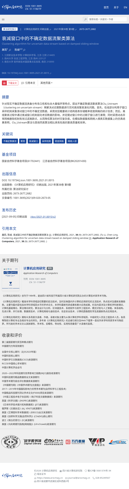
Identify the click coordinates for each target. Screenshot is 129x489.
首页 (106, 7)
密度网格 (59, 141)
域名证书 (41, 473)
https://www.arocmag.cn (50, 477)
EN (125, 7)
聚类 (23, 141)
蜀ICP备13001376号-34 (99, 470)
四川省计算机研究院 (72, 470)
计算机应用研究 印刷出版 (36, 29)
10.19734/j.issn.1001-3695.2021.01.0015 (28, 72)
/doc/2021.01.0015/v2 (43, 216)
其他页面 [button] (45, 83)
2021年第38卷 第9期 (64, 29)
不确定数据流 (10, 141)
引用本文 (30, 83)
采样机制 (46, 141)
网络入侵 (72, 141)
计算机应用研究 (49, 470)
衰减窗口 (33, 141)
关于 (116, 7)
